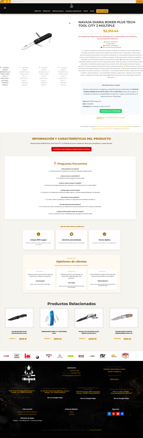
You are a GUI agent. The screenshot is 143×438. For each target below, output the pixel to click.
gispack (94, 128)
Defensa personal (57, 11)
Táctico (85, 11)
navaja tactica (102, 128)
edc (140, 126)
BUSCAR (139, 1)
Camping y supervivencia (73, 11)
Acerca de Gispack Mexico (27, 412)
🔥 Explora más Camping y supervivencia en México (71, 149)
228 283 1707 (76, 373)
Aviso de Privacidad (95, 430)
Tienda (92, 11)
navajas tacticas (116, 126)
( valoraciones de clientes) (115, 118)
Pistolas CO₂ (46, 11)
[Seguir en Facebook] (109, 414)
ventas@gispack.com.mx (71, 375)
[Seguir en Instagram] (122, 414)
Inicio (71, 412)
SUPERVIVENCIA (127, 126)
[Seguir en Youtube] (118, 414)
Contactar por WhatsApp (110, 111)
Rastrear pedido (102, 11)
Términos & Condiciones (27, 414)
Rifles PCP (38, 11)
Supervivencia (110, 128)
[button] (69, 23)
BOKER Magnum (124, 128)
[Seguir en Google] (113, 414)
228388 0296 (74, 371)
